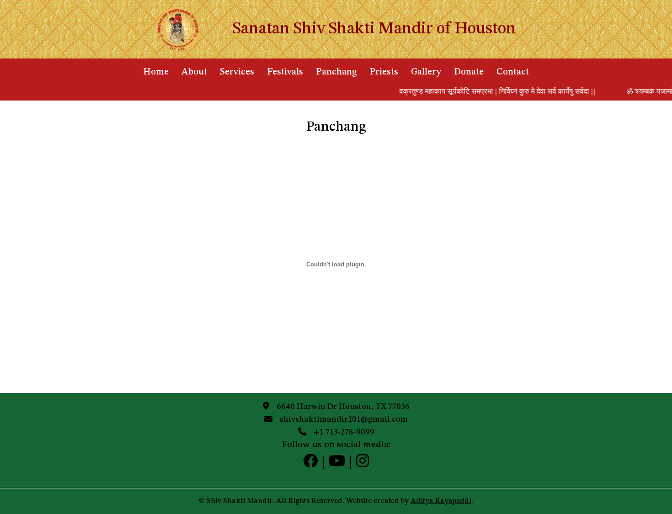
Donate (469, 72)
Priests (383, 72)
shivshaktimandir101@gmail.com (344, 419)
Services (237, 72)
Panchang (336, 72)
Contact (512, 72)
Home (156, 72)
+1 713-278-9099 (344, 432)
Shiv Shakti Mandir (239, 501)
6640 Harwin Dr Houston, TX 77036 (343, 407)
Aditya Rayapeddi (441, 501)
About (194, 72)
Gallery (426, 72)
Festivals (285, 72)
